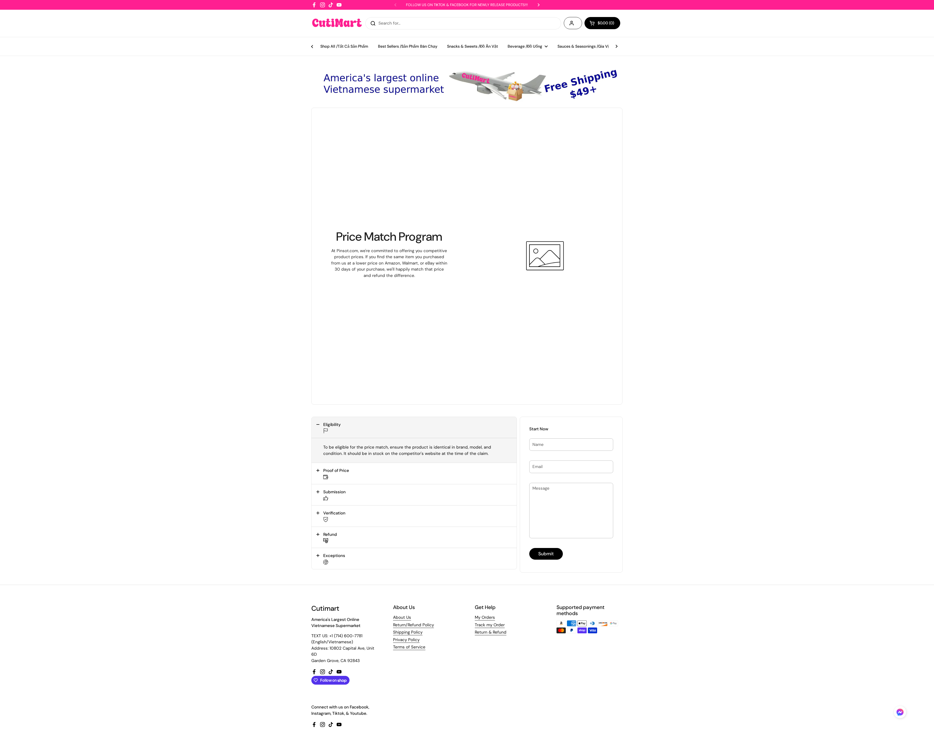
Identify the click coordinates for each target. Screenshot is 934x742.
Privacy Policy (406, 639)
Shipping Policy (407, 632)
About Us (402, 617)
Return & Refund (490, 632)
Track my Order (490, 624)
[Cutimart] (337, 23)
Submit (546, 554)
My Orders (485, 617)
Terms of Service (409, 647)
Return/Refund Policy (413, 624)
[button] (414, 427)
